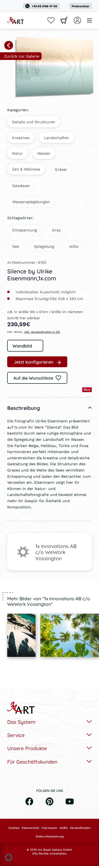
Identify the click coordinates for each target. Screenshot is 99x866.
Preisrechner (80, 6)
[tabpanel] (21, 635)
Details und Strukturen (33, 121)
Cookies (13, 828)
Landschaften (56, 137)
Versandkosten (80, 828)
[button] (8, 857)
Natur (17, 153)
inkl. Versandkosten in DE (42, 332)
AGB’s (64, 828)
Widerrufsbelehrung (49, 836)
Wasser (43, 153)
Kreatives (20, 137)
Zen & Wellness (26, 169)
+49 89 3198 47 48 (44, 6)
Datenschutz (30, 828)
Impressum (49, 828)
